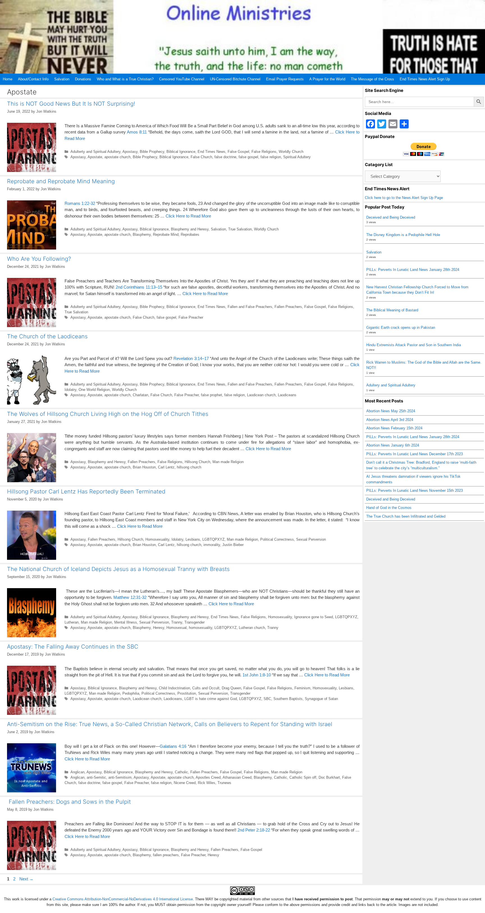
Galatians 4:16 (173, 746)
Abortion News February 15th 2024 (394, 428)
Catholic (181, 772)
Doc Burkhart (329, 777)
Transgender (194, 622)
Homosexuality (157, 539)
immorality (211, 545)
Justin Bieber (233, 545)
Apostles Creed (208, 777)
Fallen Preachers (288, 307)
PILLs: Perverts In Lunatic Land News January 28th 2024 (412, 270)
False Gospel (238, 151)
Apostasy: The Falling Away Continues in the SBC (72, 646)
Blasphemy (142, 234)
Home (7, 79)
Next (26, 878)
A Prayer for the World (327, 79)
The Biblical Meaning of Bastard (392, 310)
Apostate (95, 157)
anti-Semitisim (120, 777)
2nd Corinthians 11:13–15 (139, 287)
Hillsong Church (197, 462)
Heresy (158, 628)
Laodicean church (261, 395)
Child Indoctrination (174, 688)
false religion (270, 157)
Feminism (302, 688)
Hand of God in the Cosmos (388, 508)
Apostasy (130, 151)
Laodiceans (287, 395)
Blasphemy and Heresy (190, 229)
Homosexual (176, 628)
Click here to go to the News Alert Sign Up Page (404, 198)
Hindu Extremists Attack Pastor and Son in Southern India (413, 345)
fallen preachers (166, 855)
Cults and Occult (205, 688)
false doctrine (225, 157)
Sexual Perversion (311, 539)
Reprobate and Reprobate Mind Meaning (61, 181)
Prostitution (186, 693)
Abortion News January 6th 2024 (392, 445)
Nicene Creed (185, 783)
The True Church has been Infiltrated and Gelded (405, 516)
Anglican (77, 772)
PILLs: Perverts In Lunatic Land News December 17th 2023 (414, 454)
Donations (83, 79)
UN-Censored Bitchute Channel (235, 79)
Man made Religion (228, 462)
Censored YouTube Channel (181, 79)
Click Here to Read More (188, 216)
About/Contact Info (33, 79)
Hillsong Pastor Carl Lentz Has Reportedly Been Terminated (86, 491)
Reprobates (190, 234)
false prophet (211, 395)
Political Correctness (277, 539)
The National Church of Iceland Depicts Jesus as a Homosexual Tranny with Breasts (118, 569)
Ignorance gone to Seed (313, 617)
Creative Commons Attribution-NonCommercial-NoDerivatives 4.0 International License (122, 899)
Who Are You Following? (39, 258)
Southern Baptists (288, 699)
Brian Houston (144, 467)
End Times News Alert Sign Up (425, 79)
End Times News (211, 151)
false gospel (248, 157)
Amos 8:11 (137, 132)
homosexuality (200, 628)
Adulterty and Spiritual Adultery (95, 151)
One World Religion (94, 390)
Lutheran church (252, 628)
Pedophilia (130, 693)
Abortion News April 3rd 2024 (389, 420)
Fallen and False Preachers (250, 307)
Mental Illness (125, 622)
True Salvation (240, 229)
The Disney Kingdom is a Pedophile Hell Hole (403, 235)
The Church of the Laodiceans (47, 336)
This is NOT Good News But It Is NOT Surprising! (71, 103)
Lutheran (72, 622)
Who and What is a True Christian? (125, 79)
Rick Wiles (206, 783)
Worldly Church (291, 151)
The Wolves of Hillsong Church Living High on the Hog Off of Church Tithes (107, 414)
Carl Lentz (166, 467)
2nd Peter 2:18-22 (253, 830)
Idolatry (70, 390)
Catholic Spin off (302, 777)
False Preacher (191, 317)
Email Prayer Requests (285, 79)
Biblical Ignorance (180, 151)
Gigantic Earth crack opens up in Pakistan (400, 327)
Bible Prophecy (152, 151)
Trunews (224, 783)
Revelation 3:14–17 (191, 358)
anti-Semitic (96, 777)
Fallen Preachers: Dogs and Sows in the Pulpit (69, 801)
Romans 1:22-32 (80, 203)
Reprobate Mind (166, 234)
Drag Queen (231, 688)
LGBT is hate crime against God (210, 699)
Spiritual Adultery (297, 157)
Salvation (61, 79)
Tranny (176, 622)
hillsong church (189, 467)
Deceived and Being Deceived (390, 217)
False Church (201, 157)
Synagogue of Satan (321, 699)
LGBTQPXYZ (213, 539)
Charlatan (140, 395)
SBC (267, 699)
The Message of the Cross (372, 79)
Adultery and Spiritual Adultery (390, 385)
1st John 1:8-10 (256, 674)
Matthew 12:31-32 (130, 597)
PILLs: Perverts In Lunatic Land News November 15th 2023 (414, 490)
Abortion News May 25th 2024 (390, 411)
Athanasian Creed (237, 777)
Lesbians (193, 539)
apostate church (117, 157)
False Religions (263, 151)
